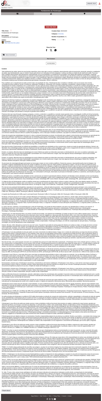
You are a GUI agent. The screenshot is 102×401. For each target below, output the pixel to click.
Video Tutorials (43, 396)
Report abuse (6, 390)
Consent (64, 396)
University (61, 33)
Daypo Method (34, 396)
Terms (50, 396)
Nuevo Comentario (10, 54)
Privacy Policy (56, 396)
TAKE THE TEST (51, 27)
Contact (70, 396)
